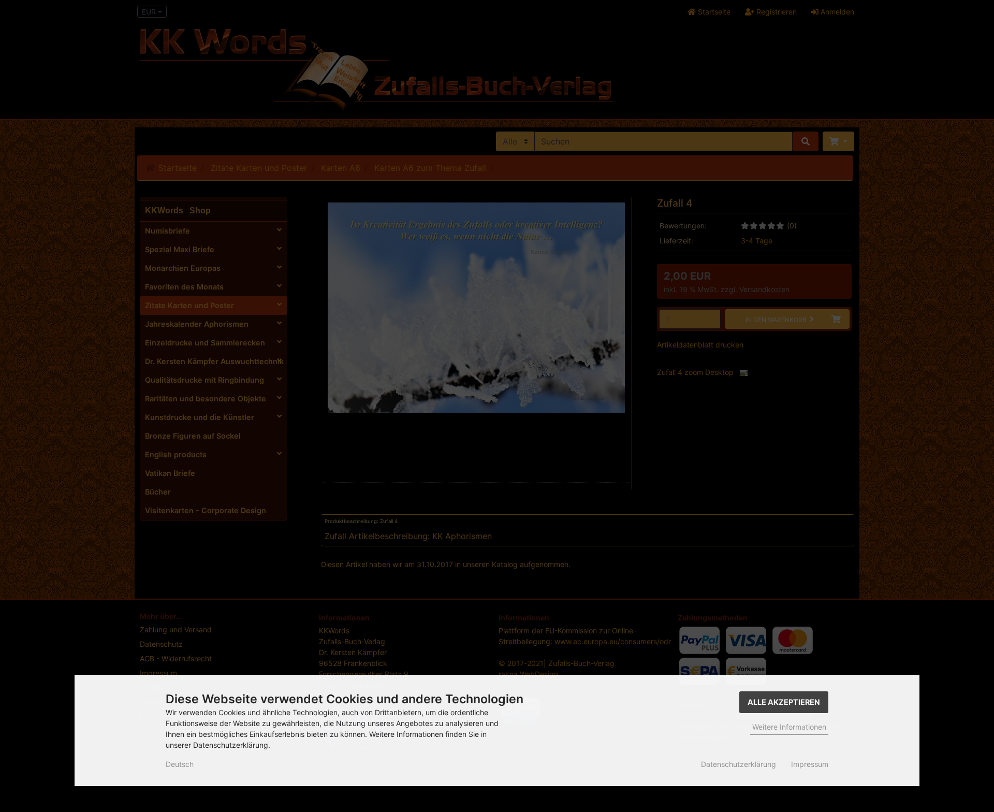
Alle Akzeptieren (784, 702)
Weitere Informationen (789, 726)
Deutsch (180, 764)
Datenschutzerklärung (738, 764)
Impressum (809, 764)
